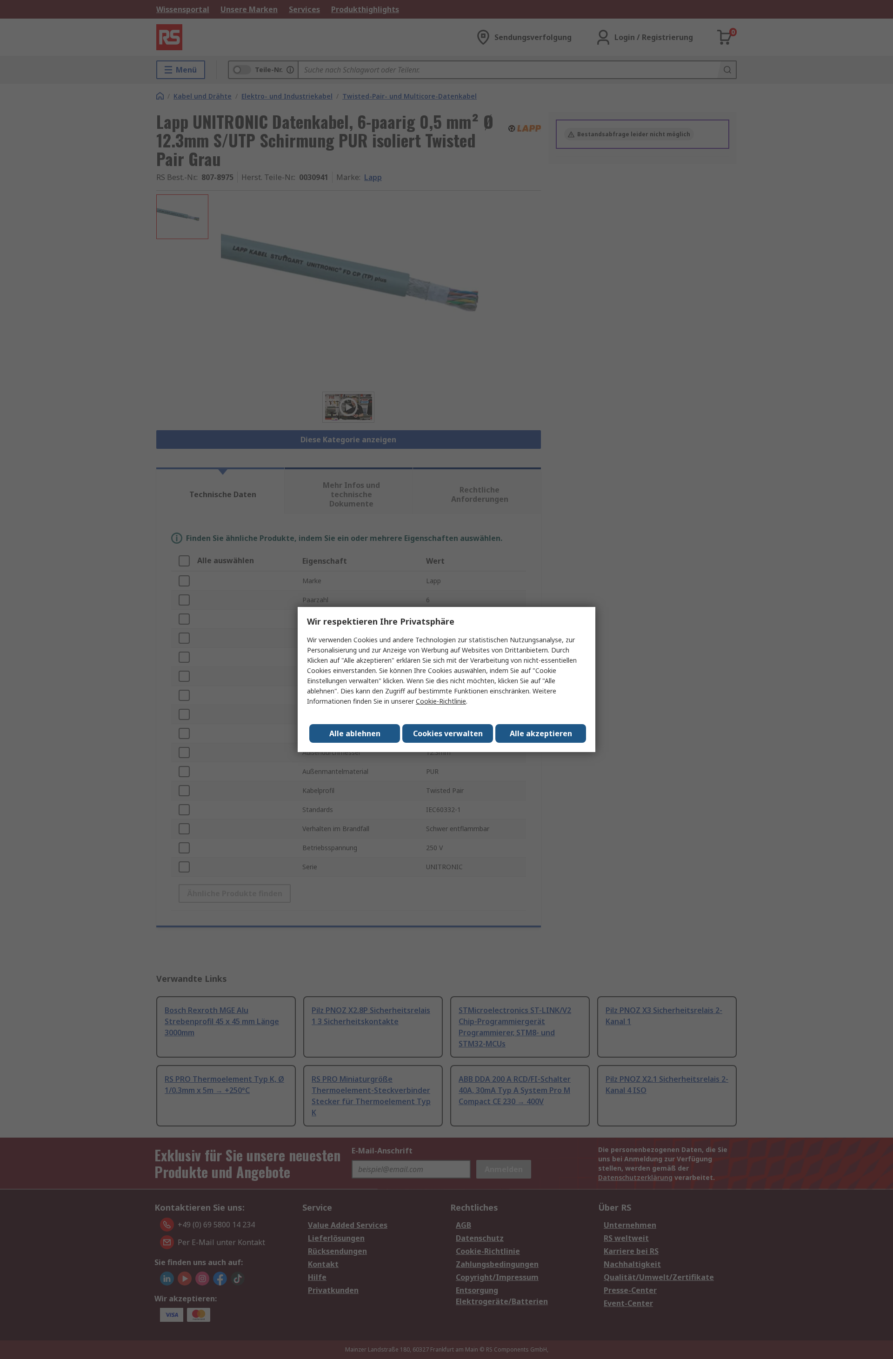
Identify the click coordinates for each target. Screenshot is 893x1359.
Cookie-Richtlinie (441, 701)
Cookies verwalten (448, 733)
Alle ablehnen (354, 733)
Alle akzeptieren (541, 733)
